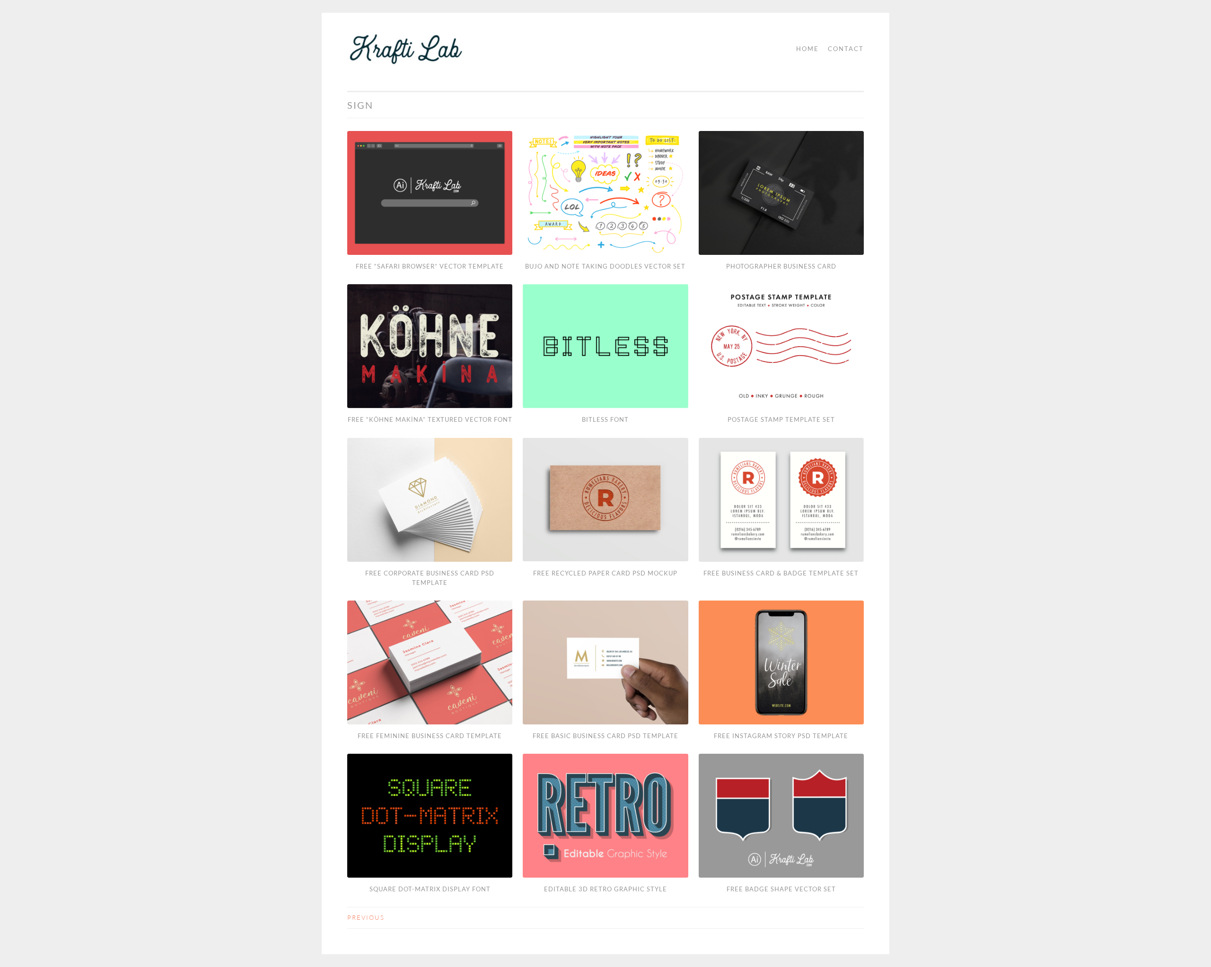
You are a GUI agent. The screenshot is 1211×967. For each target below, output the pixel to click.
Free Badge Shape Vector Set (781, 889)
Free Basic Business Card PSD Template (605, 736)
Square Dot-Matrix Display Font (430, 889)
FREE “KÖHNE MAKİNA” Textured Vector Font (430, 419)
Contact (846, 48)
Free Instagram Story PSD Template (781, 736)
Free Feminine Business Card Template (430, 736)
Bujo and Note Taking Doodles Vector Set (605, 266)
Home (807, 48)
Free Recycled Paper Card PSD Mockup (605, 573)
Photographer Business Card (781, 266)
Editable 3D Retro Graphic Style (605, 889)
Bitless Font (605, 419)
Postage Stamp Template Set (781, 419)
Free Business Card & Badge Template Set (781, 573)
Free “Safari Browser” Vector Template (430, 266)
